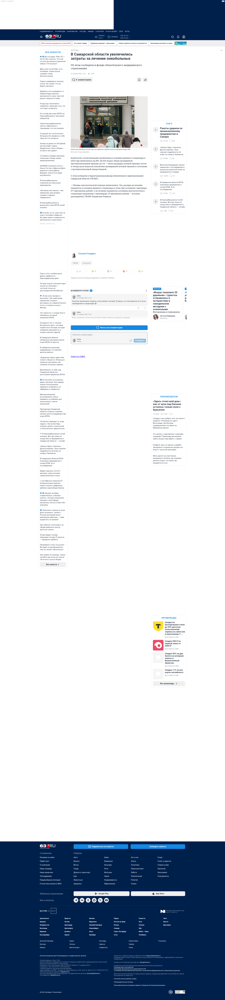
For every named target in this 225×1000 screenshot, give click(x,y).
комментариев (83, 80)
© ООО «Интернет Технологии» (51, 992)
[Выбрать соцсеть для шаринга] (145, 79)
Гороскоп (100, 31)
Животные (78, 880)
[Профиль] (184, 37)
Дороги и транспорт (82, 872)
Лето (106, 869)
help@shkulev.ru (55, 975)
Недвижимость (46, 31)
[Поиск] (172, 37)
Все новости (53, 52)
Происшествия (137, 869)
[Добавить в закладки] (139, 79)
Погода (83, 31)
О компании (45, 865)
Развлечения (136, 876)
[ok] (88, 900)
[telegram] (76, 900)
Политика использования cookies (125, 979)
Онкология (86, 263)
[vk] (82, 900)
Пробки (113, 37)
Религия (134, 880)
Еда (75, 876)
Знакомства (72, 31)
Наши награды (46, 869)
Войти (79, 341)
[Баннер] (183, 43)
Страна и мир (163, 865)
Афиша (91, 31)
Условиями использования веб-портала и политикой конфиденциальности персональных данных (147, 970)
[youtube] (106, 900)
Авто (76, 857)
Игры (127, 31)
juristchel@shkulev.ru (93, 973)
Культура (108, 865)
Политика (135, 865)
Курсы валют (111, 31)
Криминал (108, 861)
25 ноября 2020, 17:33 (78, 74)
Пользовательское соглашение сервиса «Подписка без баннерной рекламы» (139, 985)
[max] (94, 900)
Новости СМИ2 (78, 356)
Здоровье (78, 884)
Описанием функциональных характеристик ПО (130, 969)
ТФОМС (75, 263)
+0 (138, 308)
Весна (76, 865)
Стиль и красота (164, 861)
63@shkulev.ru (65, 972)
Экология (161, 869)
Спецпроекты (163, 876)
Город (76, 869)
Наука (106, 876)
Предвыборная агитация (50, 880)
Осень (133, 861)
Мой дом (108, 872)
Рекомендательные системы (123, 982)
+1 (138, 322)
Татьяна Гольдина (87, 253)
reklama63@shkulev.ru (153, 956)
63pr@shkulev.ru (145, 962)
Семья (133, 884)
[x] (100, 900)
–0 (145, 308)
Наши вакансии (46, 872)
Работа (134, 872)
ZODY (121, 31)
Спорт (160, 857)
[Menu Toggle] (41, 37)
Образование (109, 884)
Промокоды (60, 31)
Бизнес (77, 861)
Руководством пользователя (123, 967)
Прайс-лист (44, 861)
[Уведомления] (178, 37)
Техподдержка (46, 876)
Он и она (134, 857)
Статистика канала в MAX (50, 884)
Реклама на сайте (47, 857)
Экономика (162, 872)
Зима (106, 857)
